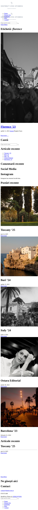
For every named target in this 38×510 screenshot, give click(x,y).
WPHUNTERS (17, 496)
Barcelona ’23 (8, 159)
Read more (4, 235)
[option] (19, 449)
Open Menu (4, 24)
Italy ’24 (6, 156)
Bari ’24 (6, 154)
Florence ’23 (8, 126)
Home (6, 13)
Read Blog (4, 477)
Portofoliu (7, 16)
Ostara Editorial (8, 158)
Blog (5, 18)
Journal (12, 131)
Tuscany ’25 (7, 153)
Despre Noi (7, 15)
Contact (6, 20)
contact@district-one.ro (7, 490)
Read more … (5, 135)
